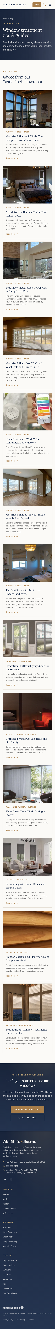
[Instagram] (11, 1179)
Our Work (7, 1270)
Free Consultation (10, 1293)
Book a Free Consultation (27, 1109)
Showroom (7, 1279)
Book (37, 4)
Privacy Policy (8, 1320)
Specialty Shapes (10, 1246)
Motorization (8, 1227)
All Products (8, 1213)
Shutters (6, 1204)
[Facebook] (5, 1179)
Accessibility (20, 1320)
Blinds (5, 1199)
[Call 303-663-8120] (44, 4)
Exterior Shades (9, 1208)
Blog (4, 1284)
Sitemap (31, 1320)
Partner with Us (9, 1265)
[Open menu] (49, 4)
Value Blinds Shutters (19, 1142)
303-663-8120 (29, 1117)
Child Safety (8, 1237)
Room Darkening (10, 1232)
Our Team (7, 1274)
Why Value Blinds (10, 1260)
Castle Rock (8, 1289)
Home (5, 19)
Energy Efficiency (10, 1241)
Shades (6, 1194)
